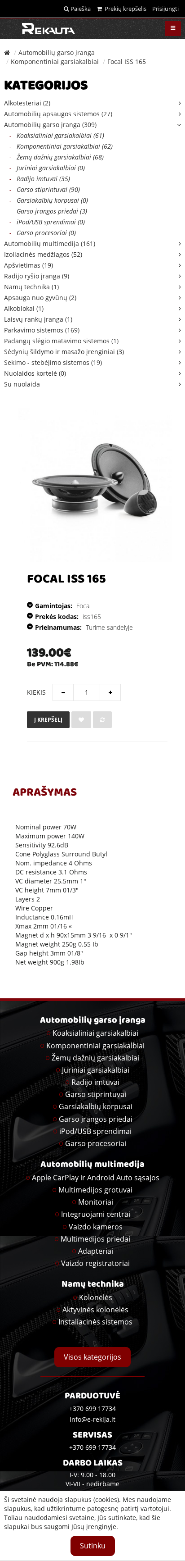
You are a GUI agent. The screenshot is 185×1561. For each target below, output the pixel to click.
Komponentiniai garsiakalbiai (55, 61)
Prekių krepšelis (124, 9)
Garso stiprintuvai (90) (44, 189)
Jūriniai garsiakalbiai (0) (47, 168)
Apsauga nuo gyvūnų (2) (40, 297)
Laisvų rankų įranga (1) (38, 319)
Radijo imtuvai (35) (39, 178)
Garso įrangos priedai (95, 1119)
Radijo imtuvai (95, 1082)
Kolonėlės (95, 1297)
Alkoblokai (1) (24, 308)
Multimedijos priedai (95, 1239)
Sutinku (93, 1546)
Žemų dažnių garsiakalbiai (95, 1058)
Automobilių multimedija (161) (49, 243)
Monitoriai (95, 1202)
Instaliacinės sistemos (95, 1322)
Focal (83, 605)
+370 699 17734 (92, 1447)
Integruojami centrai (95, 1214)
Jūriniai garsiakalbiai (95, 1070)
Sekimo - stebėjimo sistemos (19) (53, 362)
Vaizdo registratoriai (95, 1263)
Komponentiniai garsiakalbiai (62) (61, 146)
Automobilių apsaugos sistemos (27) (58, 113)
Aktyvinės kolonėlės (95, 1310)
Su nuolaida (22, 384)
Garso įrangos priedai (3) (48, 211)
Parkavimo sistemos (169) (41, 330)
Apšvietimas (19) (28, 265)
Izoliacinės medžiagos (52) (43, 254)
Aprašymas (45, 793)
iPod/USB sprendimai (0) (47, 222)
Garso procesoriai (95, 1143)
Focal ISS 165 (126, 61)
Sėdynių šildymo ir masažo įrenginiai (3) (64, 351)
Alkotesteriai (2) (27, 103)
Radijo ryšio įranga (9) (36, 276)
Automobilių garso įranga (56, 52)
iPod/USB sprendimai (95, 1131)
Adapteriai (95, 1251)
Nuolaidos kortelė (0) (35, 373)
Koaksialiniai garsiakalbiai (95, 1033)
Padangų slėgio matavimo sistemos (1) (61, 341)
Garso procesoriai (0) (42, 232)
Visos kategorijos (92, 1357)
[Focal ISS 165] (95, 485)
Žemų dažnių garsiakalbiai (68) (56, 157)
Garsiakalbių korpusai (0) (48, 200)
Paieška (80, 9)
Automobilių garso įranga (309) (50, 124)
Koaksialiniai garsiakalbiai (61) (56, 135)
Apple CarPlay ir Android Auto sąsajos (95, 1178)
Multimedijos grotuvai (95, 1190)
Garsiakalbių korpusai (95, 1106)
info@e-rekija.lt (92, 1419)
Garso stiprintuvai (95, 1094)
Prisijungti (165, 9)
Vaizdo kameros (96, 1227)
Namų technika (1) (31, 286)
